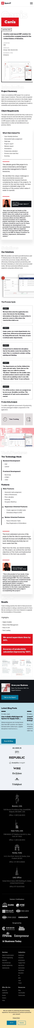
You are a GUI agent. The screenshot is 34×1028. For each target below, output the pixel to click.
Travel (19, 983)
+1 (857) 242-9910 (19, 815)
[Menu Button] (31, 3)
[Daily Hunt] (17, 784)
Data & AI (4, 960)
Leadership (5, 993)
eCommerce (21, 960)
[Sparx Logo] (6, 3)
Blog (19, 990)
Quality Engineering (7, 965)
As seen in (17, 748)
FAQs (3, 1000)
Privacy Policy (16, 1018)
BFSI (19, 978)
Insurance (20, 957)
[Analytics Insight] (17, 762)
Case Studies (21, 993)
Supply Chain (21, 963)
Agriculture (21, 965)
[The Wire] (17, 768)
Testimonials (21, 995)
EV (19, 975)
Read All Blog (8, 741)
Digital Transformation (8, 955)
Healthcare (21, 955)
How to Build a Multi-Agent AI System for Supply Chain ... (11, 717)
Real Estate (21, 970)
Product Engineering (7, 957)
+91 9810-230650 (19, 862)
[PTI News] (17, 752)
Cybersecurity (5, 968)
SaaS (19, 980)
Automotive (21, 968)
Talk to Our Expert (10, 697)
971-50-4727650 (19, 887)
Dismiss (22, 1023)
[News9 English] (17, 779)
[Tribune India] (17, 773)
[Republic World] (17, 757)
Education (21, 973)
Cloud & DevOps (6, 963)
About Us (4, 990)
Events (4, 995)
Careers (4, 998)
